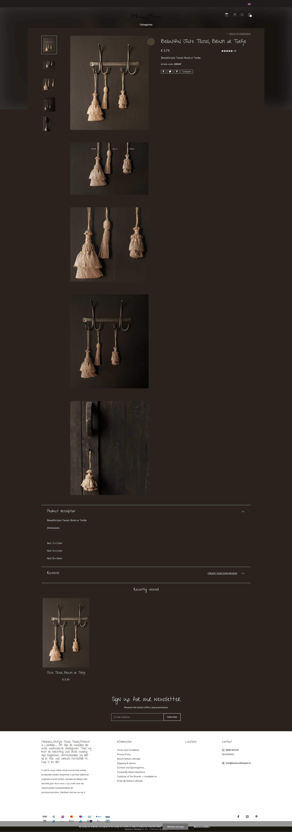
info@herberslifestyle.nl (238, 763)
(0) (235, 50)
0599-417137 (232, 750)
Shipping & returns (126, 763)
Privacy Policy (124, 754)
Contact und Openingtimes (130, 767)
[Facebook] (238, 816)
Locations (190, 742)
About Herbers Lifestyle (128, 758)
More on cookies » (202, 826)
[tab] (146, 511)
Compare (186, 71)
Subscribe (172, 717)
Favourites (151, 41)
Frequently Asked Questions (131, 772)
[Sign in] (235, 14)
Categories (146, 24)
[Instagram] (247, 816)
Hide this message (175, 826)
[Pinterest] (256, 816)
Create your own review (222, 573)
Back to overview (240, 33)
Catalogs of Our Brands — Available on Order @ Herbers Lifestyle (137, 778)
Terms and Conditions (128, 750)
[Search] (242, 14)
